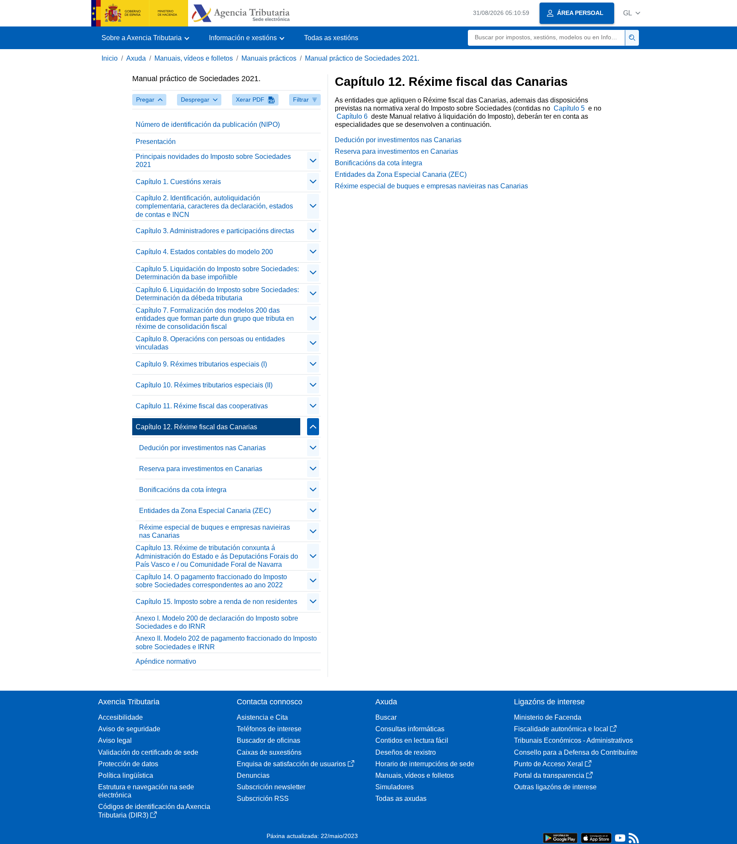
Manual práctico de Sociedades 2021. (362, 58)
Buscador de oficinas (268, 740)
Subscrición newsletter (271, 787)
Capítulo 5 (570, 108)
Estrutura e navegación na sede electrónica (146, 791)
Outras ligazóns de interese (555, 787)
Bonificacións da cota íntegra (182, 489)
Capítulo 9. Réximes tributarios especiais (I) (201, 364)
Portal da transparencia (549, 775)
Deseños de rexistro (405, 752)
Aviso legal (115, 740)
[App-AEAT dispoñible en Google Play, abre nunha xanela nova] (560, 837)
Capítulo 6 (353, 116)
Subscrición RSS (263, 798)
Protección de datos (128, 764)
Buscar (386, 717)
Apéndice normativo (166, 661)
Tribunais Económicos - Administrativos (573, 740)
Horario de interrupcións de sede (424, 764)
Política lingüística (125, 775)
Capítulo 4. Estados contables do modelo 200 (204, 251)
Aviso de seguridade (129, 729)
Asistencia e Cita (262, 717)
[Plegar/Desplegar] (313, 160)
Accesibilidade (120, 717)
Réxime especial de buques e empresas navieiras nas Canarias (214, 531)
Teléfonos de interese (269, 729)
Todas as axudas (401, 798)
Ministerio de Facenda (547, 717)
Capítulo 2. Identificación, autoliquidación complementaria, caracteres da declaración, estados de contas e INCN (214, 206)
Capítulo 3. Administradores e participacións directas (215, 230)
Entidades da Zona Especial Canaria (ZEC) (205, 510)
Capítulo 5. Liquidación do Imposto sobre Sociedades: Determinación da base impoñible (217, 273)
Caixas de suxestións (269, 752)
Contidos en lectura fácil (411, 740)
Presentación (156, 141)
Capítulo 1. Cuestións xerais (178, 181)
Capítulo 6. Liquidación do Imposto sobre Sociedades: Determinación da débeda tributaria (217, 294)
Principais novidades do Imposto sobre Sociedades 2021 (213, 160)
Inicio (110, 58)
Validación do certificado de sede (148, 752)
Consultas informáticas (409, 729)
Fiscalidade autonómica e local (561, 729)
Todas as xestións (331, 37)
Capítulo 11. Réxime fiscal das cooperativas (202, 406)
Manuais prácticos (268, 58)
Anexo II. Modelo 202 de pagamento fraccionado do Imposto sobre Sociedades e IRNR (226, 642)
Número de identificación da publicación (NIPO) (208, 124)
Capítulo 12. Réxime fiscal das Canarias (196, 427)
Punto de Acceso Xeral (548, 764)
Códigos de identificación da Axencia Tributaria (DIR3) (154, 810)
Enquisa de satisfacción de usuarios (291, 764)
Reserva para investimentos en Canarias (200, 468)
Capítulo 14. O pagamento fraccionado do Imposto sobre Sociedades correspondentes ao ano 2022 (211, 581)
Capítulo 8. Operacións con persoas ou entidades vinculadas (210, 343)
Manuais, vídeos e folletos (193, 58)
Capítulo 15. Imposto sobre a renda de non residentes (216, 601)
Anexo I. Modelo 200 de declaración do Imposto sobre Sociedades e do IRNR (217, 622)
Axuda (136, 58)
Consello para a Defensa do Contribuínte (576, 752)
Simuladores (394, 787)
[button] (632, 13)
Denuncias (253, 775)
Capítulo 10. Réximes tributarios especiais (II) (204, 385)
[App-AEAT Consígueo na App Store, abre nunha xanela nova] (596, 837)
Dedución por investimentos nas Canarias (202, 447)
